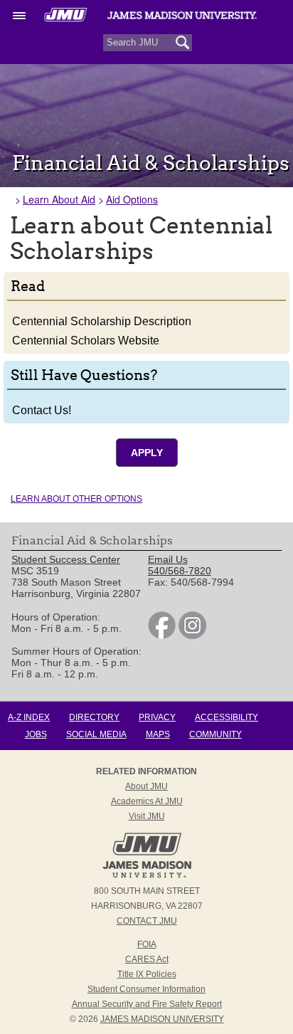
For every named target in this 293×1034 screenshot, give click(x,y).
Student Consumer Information (146, 989)
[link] (162, 635)
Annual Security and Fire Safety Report (147, 1004)
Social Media (96, 734)
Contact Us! (41, 410)
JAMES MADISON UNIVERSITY (162, 1019)
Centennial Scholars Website (85, 340)
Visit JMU (147, 816)
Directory (94, 717)
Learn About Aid (59, 199)
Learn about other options (76, 499)
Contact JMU (147, 921)
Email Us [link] (168, 559)
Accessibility (226, 717)
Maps (158, 734)
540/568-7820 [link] (179, 570)
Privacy (157, 717)
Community (215, 734)
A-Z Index (29, 717)
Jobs (36, 734)
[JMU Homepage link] (146, 876)
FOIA (146, 944)
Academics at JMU (147, 801)
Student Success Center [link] (65, 559)
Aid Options (132, 199)
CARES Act (147, 959)
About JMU (146, 786)
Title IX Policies (146, 974)
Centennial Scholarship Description (101, 321)
